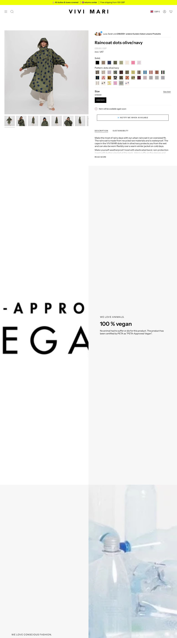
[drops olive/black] (121, 77)
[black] (97, 62)
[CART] (171, 11)
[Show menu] (6, 11)
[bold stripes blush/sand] (151, 72)
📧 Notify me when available (132, 117)
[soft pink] (133, 62)
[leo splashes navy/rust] (121, 72)
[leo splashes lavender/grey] (109, 72)
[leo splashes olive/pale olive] (127, 72)
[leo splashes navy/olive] (115, 72)
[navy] (109, 62)
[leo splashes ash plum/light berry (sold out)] (145, 77)
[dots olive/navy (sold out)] (121, 83)
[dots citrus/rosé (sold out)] (109, 83)
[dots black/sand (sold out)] (103, 83)
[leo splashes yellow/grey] (133, 72)
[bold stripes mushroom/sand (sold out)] (97, 83)
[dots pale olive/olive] (133, 77)
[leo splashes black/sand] (97, 72)
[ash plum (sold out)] (139, 62)
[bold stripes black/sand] (139, 72)
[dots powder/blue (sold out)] (127, 83)
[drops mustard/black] (109, 77)
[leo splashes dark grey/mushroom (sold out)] (157, 77)
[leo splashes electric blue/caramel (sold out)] (163, 77)
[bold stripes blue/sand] (145, 72)
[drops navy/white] (115, 77)
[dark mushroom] (103, 62)
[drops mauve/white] (103, 77)
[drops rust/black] (127, 77)
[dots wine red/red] (139, 77)
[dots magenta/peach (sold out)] (115, 83)
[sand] (127, 62)
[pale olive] (121, 62)
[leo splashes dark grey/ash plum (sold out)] (151, 77)
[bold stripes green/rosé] (163, 72)
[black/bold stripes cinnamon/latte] (157, 72)
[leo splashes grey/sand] (103, 72)
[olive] (115, 62)
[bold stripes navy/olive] (97, 77)
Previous (4, 72)
